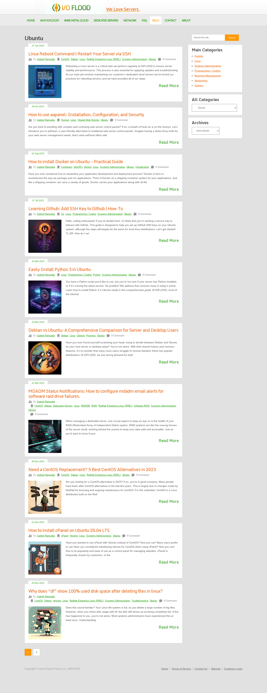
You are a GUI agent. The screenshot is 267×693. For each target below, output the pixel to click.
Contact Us (201, 668)
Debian (74, 59)
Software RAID (141, 405)
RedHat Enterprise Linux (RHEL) (104, 59)
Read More (169, 85)
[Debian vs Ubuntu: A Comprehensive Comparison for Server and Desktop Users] (47, 357)
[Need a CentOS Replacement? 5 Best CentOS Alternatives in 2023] (47, 497)
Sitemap (216, 668)
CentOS (65, 59)
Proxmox (91, 335)
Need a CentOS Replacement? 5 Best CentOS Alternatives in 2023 (92, 469)
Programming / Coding (84, 214)
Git (62, 214)
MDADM (85, 405)
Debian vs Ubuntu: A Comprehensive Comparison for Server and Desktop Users (103, 330)
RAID (94, 405)
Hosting (65, 120)
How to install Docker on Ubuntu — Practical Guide (75, 161)
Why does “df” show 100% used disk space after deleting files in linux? (95, 590)
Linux (82, 59)
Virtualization (142, 167)
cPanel (64, 535)
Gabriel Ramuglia (46, 59)
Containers (66, 167)
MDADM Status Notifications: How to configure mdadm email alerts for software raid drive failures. (95, 393)
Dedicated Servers (62, 405)
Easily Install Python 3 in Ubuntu (59, 269)
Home (164, 668)
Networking (201, 80)
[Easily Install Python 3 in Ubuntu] (47, 297)
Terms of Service (181, 668)
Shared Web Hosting (88, 120)
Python (96, 274)
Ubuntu (152, 59)
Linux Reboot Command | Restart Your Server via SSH (79, 53)
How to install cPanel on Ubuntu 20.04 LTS (69, 530)
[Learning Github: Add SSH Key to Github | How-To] (47, 236)
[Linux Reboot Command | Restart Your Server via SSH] (47, 81)
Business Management (208, 75)
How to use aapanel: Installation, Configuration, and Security (86, 114)
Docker (87, 167)
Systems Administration (134, 59)
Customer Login (233, 668)
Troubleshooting (140, 600)
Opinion (81, 335)
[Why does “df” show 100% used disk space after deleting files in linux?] (47, 622)
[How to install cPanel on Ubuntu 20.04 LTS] (47, 558)
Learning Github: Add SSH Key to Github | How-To (75, 208)
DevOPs (78, 167)
